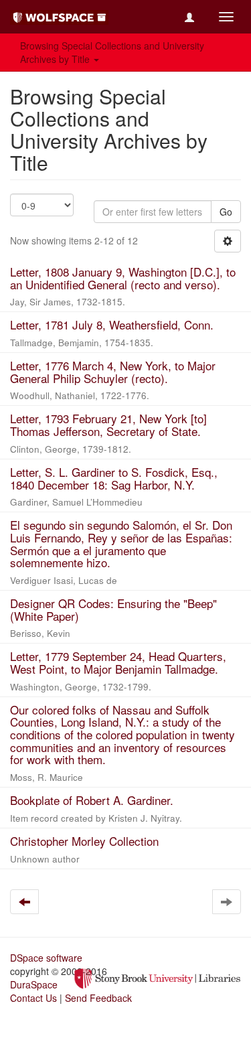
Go (226, 211)
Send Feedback (98, 998)
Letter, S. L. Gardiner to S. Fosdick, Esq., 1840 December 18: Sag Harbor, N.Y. (114, 478)
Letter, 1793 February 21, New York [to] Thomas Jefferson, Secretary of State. (108, 424)
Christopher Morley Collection (84, 840)
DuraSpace (34, 984)
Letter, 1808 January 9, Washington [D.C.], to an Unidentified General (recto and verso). (123, 278)
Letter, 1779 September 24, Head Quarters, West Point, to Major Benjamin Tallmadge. (118, 662)
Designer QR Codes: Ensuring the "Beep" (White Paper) (113, 609)
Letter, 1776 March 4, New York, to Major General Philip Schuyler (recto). (113, 371)
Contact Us (33, 998)
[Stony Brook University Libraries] (157, 977)
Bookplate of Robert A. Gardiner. (91, 800)
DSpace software (46, 957)
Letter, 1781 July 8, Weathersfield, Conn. (112, 324)
